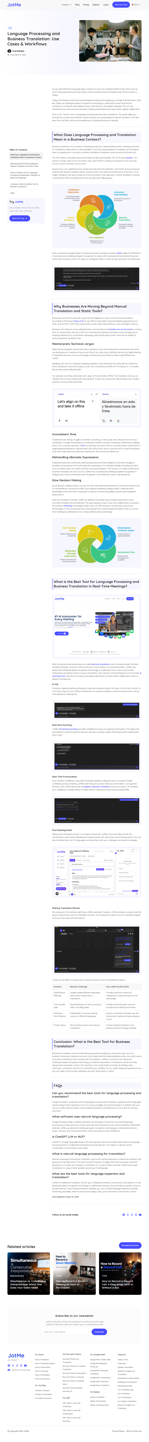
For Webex (95, 1392)
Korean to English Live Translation (126, 1406)
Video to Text (123, 1360)
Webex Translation (97, 1397)
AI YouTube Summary (43, 1398)
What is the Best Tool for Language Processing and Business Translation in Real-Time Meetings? (25, 175)
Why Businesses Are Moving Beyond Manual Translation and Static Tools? (24, 165)
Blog (77, 4)
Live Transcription (124, 1397)
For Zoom (39, 1354)
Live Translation (124, 1394)
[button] (66, 4)
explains (129, 158)
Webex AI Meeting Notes (99, 1405)
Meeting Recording (125, 1386)
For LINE (66, 1398)
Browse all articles (130, 1245)
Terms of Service (134, 1431)
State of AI (78, 321)
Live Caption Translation (127, 1401)
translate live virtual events (120, 329)
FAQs (12, 193)
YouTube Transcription (43, 1394)
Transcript (122, 1363)
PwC (83, 445)
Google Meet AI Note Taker (100, 1360)
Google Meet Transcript (99, 1381)
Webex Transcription (98, 1401)
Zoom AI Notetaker (42, 1375)
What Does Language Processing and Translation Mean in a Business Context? (26, 156)
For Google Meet (97, 1354)
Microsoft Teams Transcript (73, 1377)
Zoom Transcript (41, 1371)
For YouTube (40, 1385)
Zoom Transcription (42, 1367)
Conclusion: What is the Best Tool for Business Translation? (24, 185)
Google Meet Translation (99, 1385)
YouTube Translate (42, 1390)
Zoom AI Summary (42, 1379)
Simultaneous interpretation (128, 1378)
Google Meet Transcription (100, 1378)
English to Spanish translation (96, 786)
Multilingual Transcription (127, 1382)
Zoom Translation (42, 1360)
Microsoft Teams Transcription (74, 1373)
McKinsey (68, 506)
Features (122, 1354)
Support (96, 4)
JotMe (119, 253)
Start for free (121, 4)
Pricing (86, 4)
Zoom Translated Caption (45, 1363)
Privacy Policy (118, 1431)
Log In (106, 4)
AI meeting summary (68, 729)
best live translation (101, 664)
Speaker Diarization (125, 1367)
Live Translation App (126, 1390)
